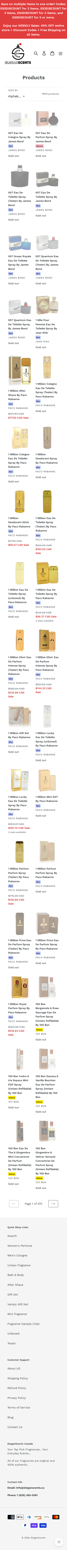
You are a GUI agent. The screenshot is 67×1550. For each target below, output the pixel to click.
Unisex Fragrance (19, 1265)
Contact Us (14, 1427)
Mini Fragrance (17, 1314)
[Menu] (60, 53)
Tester (11, 1343)
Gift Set (12, 1294)
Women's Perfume (19, 1245)
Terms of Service (18, 1407)
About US (13, 1368)
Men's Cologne (17, 1255)
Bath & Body (15, 1275)
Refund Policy (16, 1388)
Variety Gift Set (17, 1304)
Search (12, 1236)
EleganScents (38, 1537)
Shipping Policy (17, 1378)
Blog (10, 1417)
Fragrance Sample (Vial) (23, 1324)
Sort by (13, 90)
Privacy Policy (16, 1398)
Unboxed (13, 1333)
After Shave (15, 1284)
